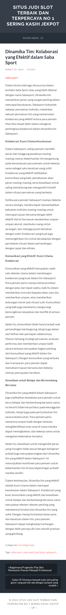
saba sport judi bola (34, 552)
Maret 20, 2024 (14, 69)
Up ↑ (34, 607)
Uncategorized (26, 545)
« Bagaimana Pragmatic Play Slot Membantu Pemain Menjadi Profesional (30, 569)
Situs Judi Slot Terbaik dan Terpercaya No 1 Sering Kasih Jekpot (33, 15)
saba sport (11, 77)
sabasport (51, 552)
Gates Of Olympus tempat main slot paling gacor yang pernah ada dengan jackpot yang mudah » (34, 582)
